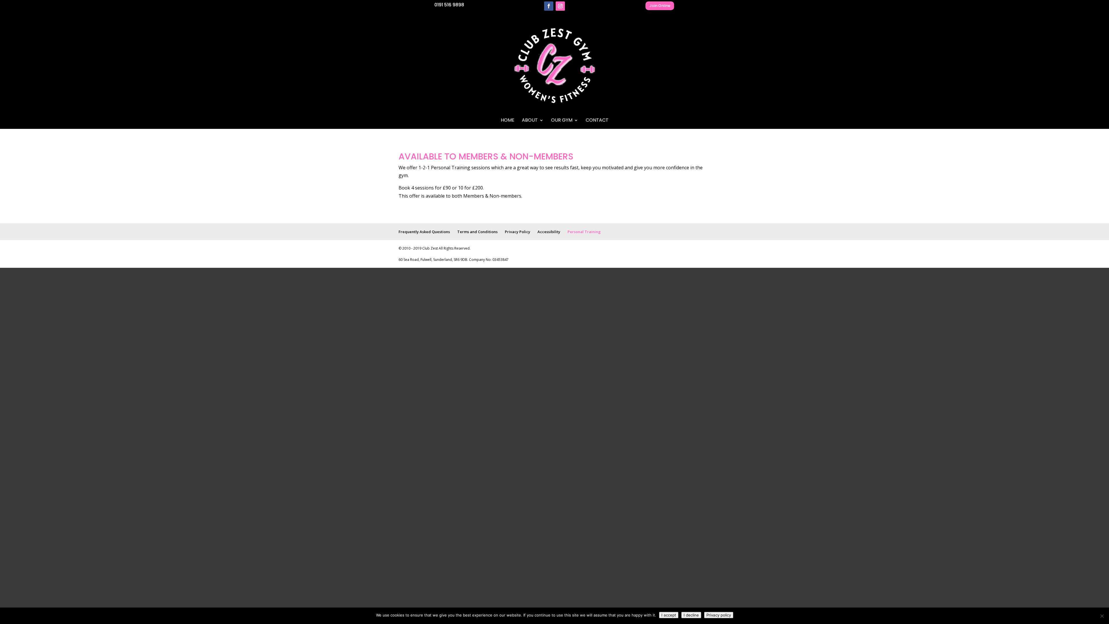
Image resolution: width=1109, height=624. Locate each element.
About (530, 120)
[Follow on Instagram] (560, 6)
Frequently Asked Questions (424, 231)
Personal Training (584, 231)
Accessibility (548, 231)
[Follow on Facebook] (548, 6)
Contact (597, 120)
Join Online (659, 5)
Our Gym (561, 120)
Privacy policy (718, 615)
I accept (668, 615)
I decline (691, 615)
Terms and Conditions (477, 231)
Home (507, 120)
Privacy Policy (517, 231)
